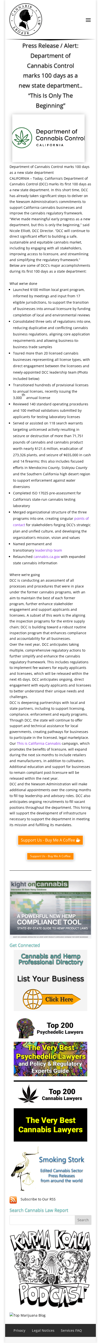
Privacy (19, 1330)
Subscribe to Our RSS (38, 1199)
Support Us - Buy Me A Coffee (48, 840)
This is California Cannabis (39, 743)
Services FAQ (71, 1330)
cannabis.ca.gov (47, 556)
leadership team (48, 550)
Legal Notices (43, 1330)
